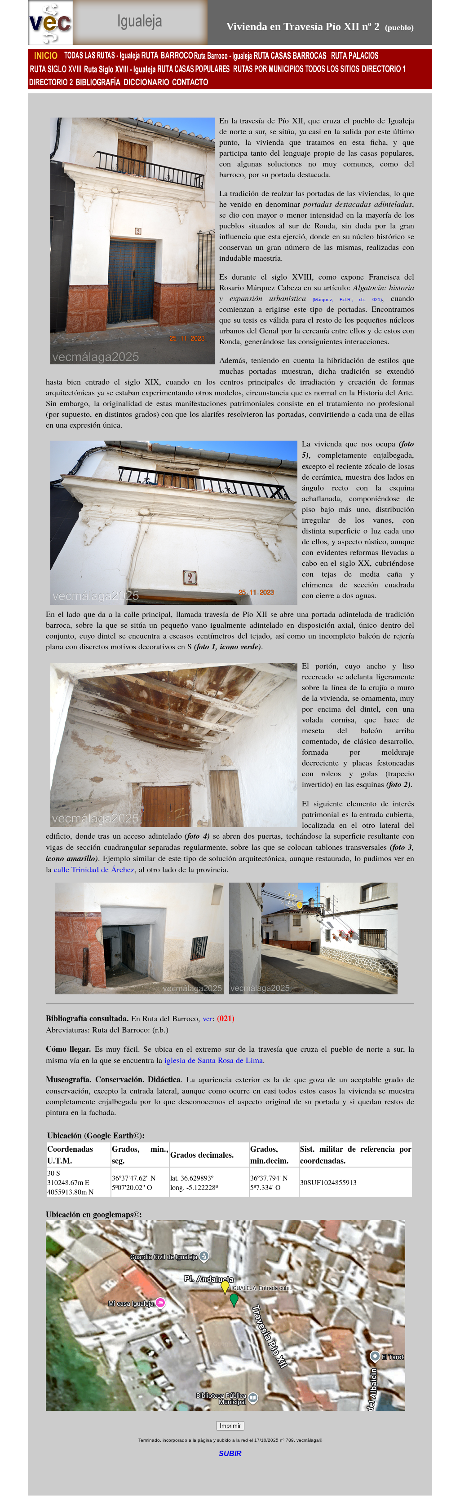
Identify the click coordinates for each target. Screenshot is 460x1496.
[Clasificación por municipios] (383, 73)
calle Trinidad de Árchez (94, 869)
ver (207, 1018)
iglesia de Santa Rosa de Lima (213, 1059)
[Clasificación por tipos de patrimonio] (51, 87)
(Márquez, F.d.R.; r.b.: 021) (347, 299)
